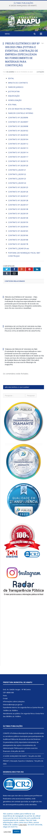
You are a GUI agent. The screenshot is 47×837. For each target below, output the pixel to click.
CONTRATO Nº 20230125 (18, 187)
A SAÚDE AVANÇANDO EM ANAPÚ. (23, 5)
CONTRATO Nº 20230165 (18, 231)
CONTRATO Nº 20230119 (18, 161)
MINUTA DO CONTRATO (18, 83)
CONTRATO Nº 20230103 (18, 135)
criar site (18, 795)
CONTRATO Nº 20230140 (18, 218)
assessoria (20, 798)
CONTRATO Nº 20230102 (18, 130)
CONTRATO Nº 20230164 (18, 226)
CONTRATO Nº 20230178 (18, 244)
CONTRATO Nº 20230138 (18, 209)
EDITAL (11, 78)
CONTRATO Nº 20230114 (18, 152)
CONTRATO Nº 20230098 (18, 126)
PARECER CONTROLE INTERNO (20, 113)
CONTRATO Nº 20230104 (18, 139)
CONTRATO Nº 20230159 (18, 222)
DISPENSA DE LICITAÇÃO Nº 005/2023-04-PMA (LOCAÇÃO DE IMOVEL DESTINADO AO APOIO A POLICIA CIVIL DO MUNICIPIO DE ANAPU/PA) (23, 328)
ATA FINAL (12, 104)
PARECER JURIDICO (15, 87)
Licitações (40, 72)
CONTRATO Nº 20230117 (18, 157)
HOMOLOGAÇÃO (15, 100)
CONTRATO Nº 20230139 (18, 213)
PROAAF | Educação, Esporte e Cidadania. (18, 761)
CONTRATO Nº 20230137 (18, 205)
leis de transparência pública (13, 804)
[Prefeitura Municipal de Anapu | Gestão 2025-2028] (23, 21)
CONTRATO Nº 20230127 (18, 196)
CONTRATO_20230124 (17, 183)
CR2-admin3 (10, 72)
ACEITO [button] (16, 831)
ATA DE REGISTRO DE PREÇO (20, 109)
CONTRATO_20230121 (17, 170)
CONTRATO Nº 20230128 (18, 200)
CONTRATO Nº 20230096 (18, 117)
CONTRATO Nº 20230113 (18, 148)
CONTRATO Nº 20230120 (18, 165)
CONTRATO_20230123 (17, 178)
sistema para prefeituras (33, 795)
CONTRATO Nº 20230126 (18, 192)
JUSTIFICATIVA (14, 91)
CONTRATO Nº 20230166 (18, 235)
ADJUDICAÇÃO (14, 96)
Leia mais (22, 824)
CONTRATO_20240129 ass (18, 248)
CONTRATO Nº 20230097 (18, 122)
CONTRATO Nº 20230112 (18, 144)
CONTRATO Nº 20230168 (18, 240)
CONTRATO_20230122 (17, 174)
